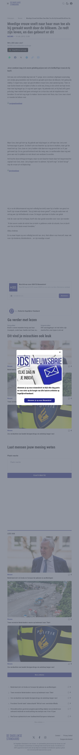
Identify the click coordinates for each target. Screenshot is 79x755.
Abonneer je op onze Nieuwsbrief (39, 400)
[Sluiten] (60, 352)
